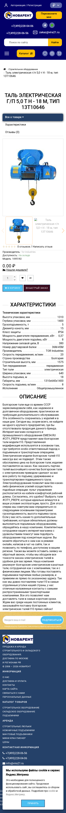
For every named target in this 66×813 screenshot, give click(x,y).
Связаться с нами (14, 693)
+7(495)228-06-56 (17, 33)
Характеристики (15, 124)
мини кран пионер (14, 738)
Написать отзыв (42, 246)
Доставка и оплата (14, 681)
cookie (52, 790)
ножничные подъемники (19, 730)
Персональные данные (17, 697)
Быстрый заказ (38, 288)
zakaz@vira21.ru (49, 32)
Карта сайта (10, 689)
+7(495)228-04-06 (22, 26)
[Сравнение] (52, 53)
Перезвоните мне (49, 15)
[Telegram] (45, 25)
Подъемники (11, 715)
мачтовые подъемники (17, 734)
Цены (6, 742)
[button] (63, 230)
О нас (6, 677)
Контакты (9, 685)
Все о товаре (13, 117)
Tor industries (28, 252)
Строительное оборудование (21, 707)
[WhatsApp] (52, 25)
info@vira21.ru (15, 763)
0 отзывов (23, 246)
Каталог (24, 53)
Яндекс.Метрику (15, 794)
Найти (55, 42)
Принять (33, 803)
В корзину (13, 288)
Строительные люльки (17, 726)
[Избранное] (45, 53)
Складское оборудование (19, 711)
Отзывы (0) (12, 132)
